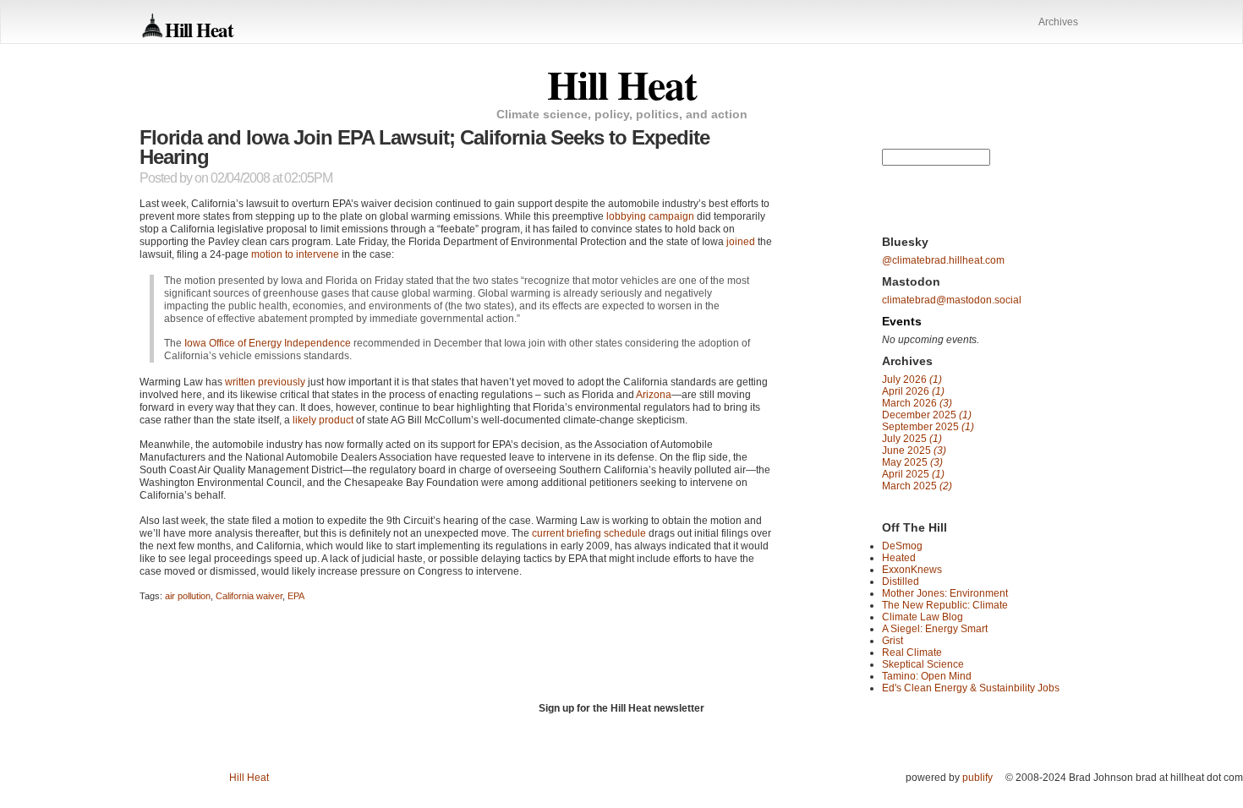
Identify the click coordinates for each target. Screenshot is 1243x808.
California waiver (249, 596)
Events (902, 321)
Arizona (653, 395)
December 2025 (927, 415)
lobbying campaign (650, 216)
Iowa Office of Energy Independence (267, 343)
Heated (899, 558)
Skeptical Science (923, 664)
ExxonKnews (912, 570)
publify (977, 777)
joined (740, 242)
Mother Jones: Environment (945, 593)
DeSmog (902, 546)
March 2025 (917, 486)
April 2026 (913, 391)
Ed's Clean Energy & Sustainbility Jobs (971, 688)
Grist (892, 641)
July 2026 (912, 379)
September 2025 (928, 427)
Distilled (900, 581)
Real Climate (912, 652)
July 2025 (912, 439)
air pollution (188, 596)
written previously (265, 382)
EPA (295, 596)
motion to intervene (295, 254)
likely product (323, 420)
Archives (1058, 22)
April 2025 (913, 474)
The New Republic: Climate (945, 605)
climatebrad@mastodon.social (951, 300)
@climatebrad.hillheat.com (943, 260)
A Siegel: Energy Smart (935, 629)
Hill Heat (199, 29)
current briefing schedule (589, 533)
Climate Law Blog (922, 617)
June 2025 (914, 450)
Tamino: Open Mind (927, 676)
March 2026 (917, 403)
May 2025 (912, 462)
